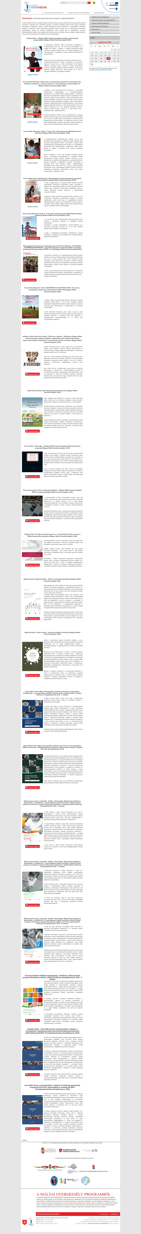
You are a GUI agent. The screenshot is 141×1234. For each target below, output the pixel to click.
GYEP (115, 68)
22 (114, 58)
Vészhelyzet (93, 68)
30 (118, 61)
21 (109, 58)
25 (96, 61)
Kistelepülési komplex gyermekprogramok (103, 20)
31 (92, 64)
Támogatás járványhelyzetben (53, 13)
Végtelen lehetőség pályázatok (100, 23)
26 (101, 61)
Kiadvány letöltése (32, 122)
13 (105, 55)
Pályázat (110, 68)
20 (105, 58)
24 (92, 61)
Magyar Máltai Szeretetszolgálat (79, 13)
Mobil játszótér (99, 13)
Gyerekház (104, 68)
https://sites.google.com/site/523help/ (98, 1223)
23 (118, 58)
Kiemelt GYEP (107, 70)
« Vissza (24, 1140)
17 (92, 58)
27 (105, 61)
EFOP (99, 68)
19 (101, 58)
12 (101, 55)
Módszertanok (96, 29)
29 (114, 61)
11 (96, 55)
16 (118, 55)
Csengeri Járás (93, 70)
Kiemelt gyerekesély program (100, 26)
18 (96, 58)
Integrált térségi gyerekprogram (100, 17)
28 (109, 61)
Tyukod (100, 70)
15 (114, 55)
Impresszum (104, 1214)
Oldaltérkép (114, 1214)
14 (109, 55)
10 (92, 55)
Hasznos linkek (96, 32)
